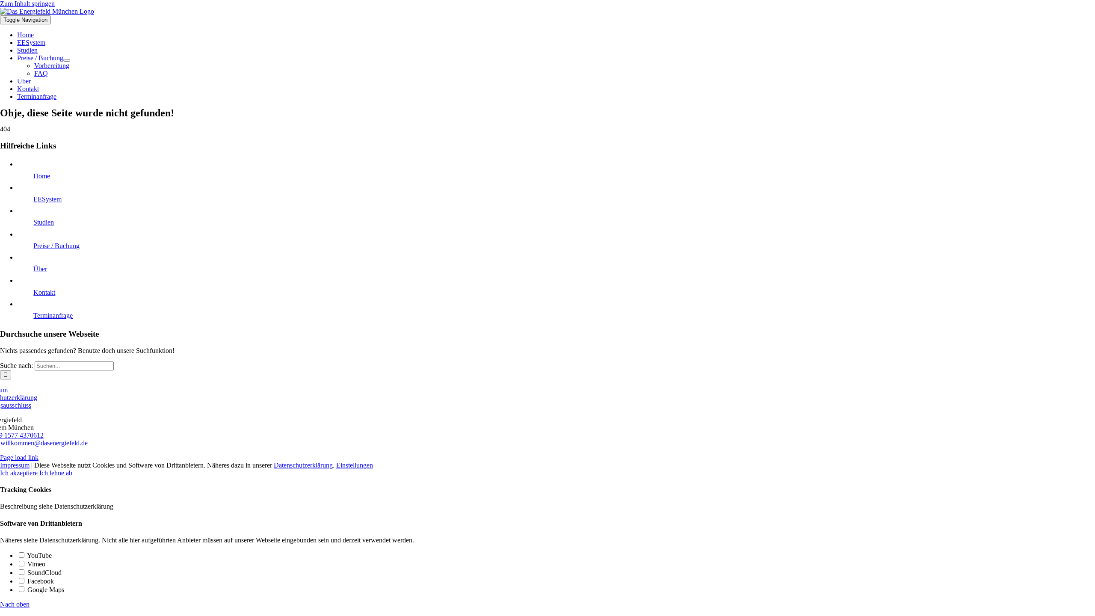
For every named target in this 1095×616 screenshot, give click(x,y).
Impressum (15, 465)
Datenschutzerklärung (303, 465)
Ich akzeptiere (19, 473)
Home (41, 176)
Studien (43, 222)
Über (40, 268)
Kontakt (44, 292)
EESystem (47, 199)
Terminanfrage (53, 315)
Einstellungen (354, 465)
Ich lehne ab (55, 473)
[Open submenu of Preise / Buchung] (66, 60)
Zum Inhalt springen (27, 3)
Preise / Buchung (56, 245)
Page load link (19, 457)
